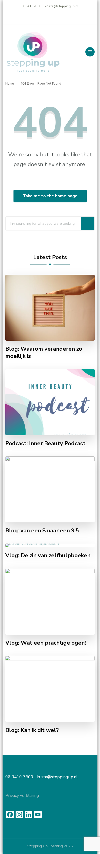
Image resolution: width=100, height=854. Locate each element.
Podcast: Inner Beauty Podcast (45, 443)
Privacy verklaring (22, 795)
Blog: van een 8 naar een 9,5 (42, 530)
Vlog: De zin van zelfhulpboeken (47, 555)
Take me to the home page (50, 196)
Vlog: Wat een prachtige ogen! (45, 642)
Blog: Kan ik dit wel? (32, 730)
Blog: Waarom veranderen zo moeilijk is (43, 352)
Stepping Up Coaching (45, 846)
